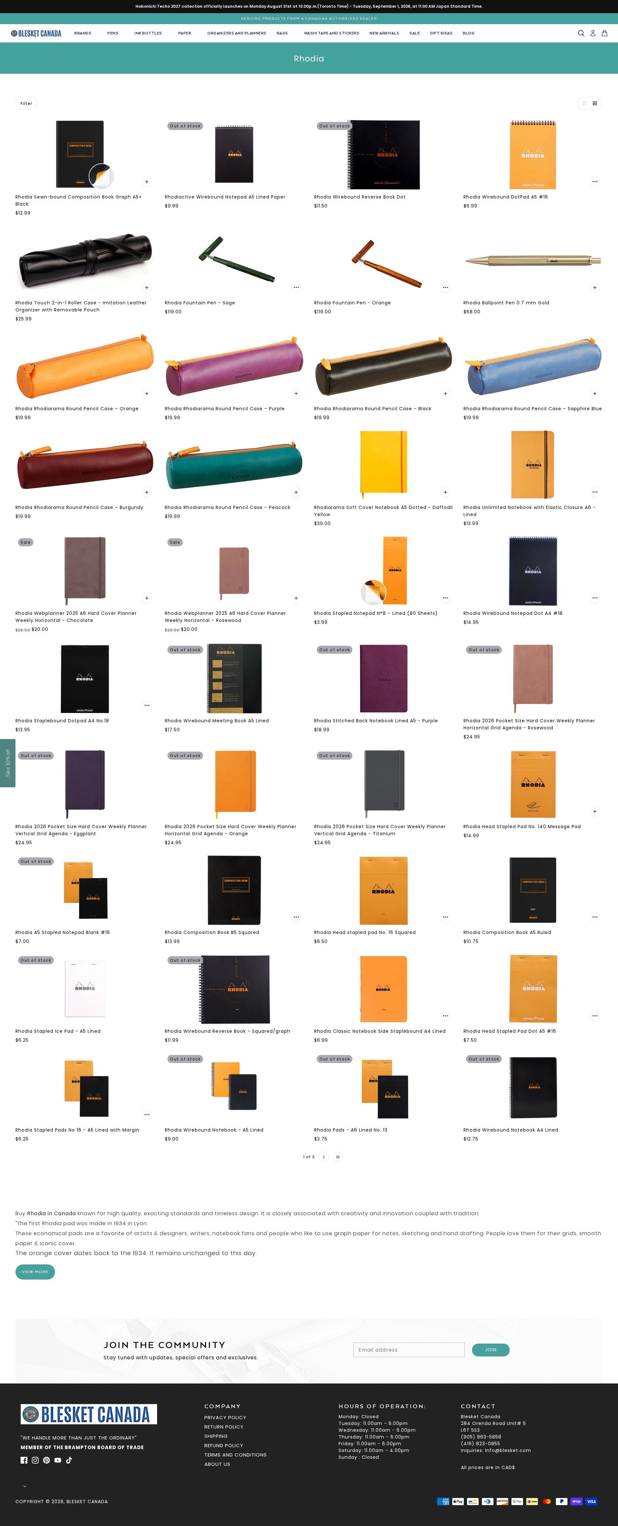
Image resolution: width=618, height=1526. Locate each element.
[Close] (399, 693)
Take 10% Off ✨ (309, 818)
